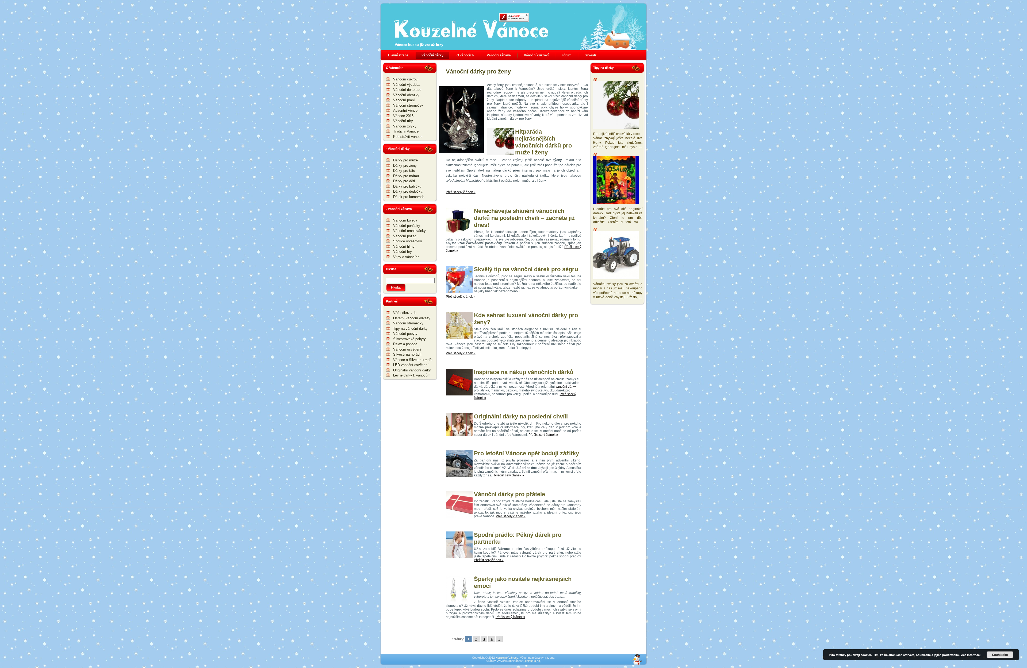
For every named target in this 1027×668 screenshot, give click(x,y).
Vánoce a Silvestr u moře (412, 360)
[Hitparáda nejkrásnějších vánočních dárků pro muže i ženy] (616, 105)
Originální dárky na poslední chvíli (521, 416)
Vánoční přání (404, 100)
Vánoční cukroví (406, 79)
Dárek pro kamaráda (408, 197)
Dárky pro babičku (407, 186)
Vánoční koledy (405, 220)
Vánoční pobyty (405, 334)
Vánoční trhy (403, 121)
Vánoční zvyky (404, 126)
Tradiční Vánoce (406, 131)
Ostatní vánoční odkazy (411, 318)
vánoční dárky (565, 387)
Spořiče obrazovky (407, 241)
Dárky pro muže (405, 160)
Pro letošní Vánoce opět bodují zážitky (526, 453)
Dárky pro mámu (406, 176)
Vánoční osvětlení (407, 349)
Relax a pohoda (405, 344)
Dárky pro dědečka (407, 191)
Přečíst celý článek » (461, 192)
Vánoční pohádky (406, 226)
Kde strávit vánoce (407, 137)
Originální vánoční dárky (412, 370)
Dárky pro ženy (405, 166)
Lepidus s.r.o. (532, 660)
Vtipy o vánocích (406, 257)
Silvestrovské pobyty (409, 339)
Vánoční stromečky (408, 323)
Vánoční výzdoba (406, 85)
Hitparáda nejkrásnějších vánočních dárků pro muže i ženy (543, 142)
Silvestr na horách (407, 354)
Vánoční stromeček (408, 105)
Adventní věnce (405, 110)
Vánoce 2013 (403, 116)
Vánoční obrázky (406, 95)
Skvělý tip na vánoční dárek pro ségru (526, 269)
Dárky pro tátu (404, 171)
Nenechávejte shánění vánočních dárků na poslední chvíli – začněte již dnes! (524, 218)
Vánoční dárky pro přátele (509, 494)
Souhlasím (1000, 654)
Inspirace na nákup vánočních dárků (523, 372)
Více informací (970, 655)
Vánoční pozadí (405, 236)
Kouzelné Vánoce (507, 657)
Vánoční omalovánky (409, 231)
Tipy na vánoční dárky (410, 329)
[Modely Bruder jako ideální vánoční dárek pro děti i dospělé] (616, 256)
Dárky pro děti (404, 181)
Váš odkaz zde (404, 313)
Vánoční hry (402, 252)
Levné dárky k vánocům (411, 375)
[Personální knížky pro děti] (616, 180)
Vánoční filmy (404, 246)
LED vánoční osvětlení (410, 365)
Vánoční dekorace (407, 90)
